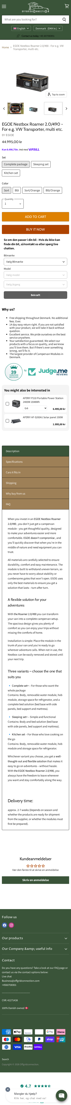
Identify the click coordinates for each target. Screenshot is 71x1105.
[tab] (35, 451)
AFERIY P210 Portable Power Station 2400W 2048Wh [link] (43, 400)
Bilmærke (9, 255)
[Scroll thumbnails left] (5, 109)
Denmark (46, 28)
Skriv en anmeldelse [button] (35, 880)
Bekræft (35, 295)
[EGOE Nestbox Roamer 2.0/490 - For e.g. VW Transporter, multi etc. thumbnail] (15, 108)
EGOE (10, 135)
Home (5, 47)
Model (7, 268)
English (21, 28)
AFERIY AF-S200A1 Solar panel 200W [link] (43, 417)
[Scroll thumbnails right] (66, 109)
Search (5, 1059)
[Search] (64, 19)
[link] (16, 403)
